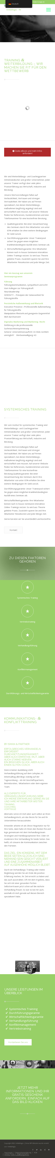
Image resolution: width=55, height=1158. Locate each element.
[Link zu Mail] (49, 1150)
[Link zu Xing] (45, 1150)
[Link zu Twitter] (37, 1150)
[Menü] (47, 9)
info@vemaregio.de (38, 2)
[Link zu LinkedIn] (41, 1150)
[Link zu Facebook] (33, 1150)
